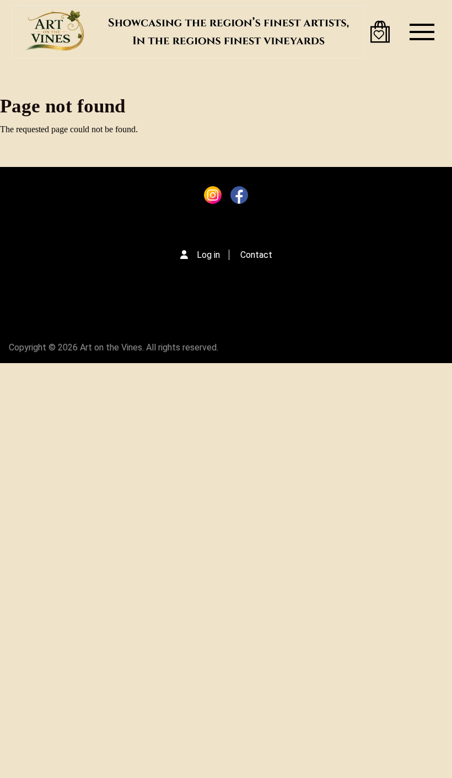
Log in (208, 255)
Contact (256, 255)
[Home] (188, 32)
